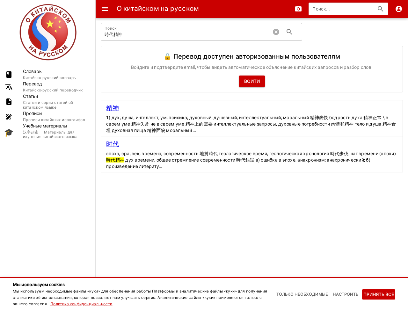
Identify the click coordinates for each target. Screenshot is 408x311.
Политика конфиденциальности (81, 304)
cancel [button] (276, 32)
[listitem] (47, 74)
